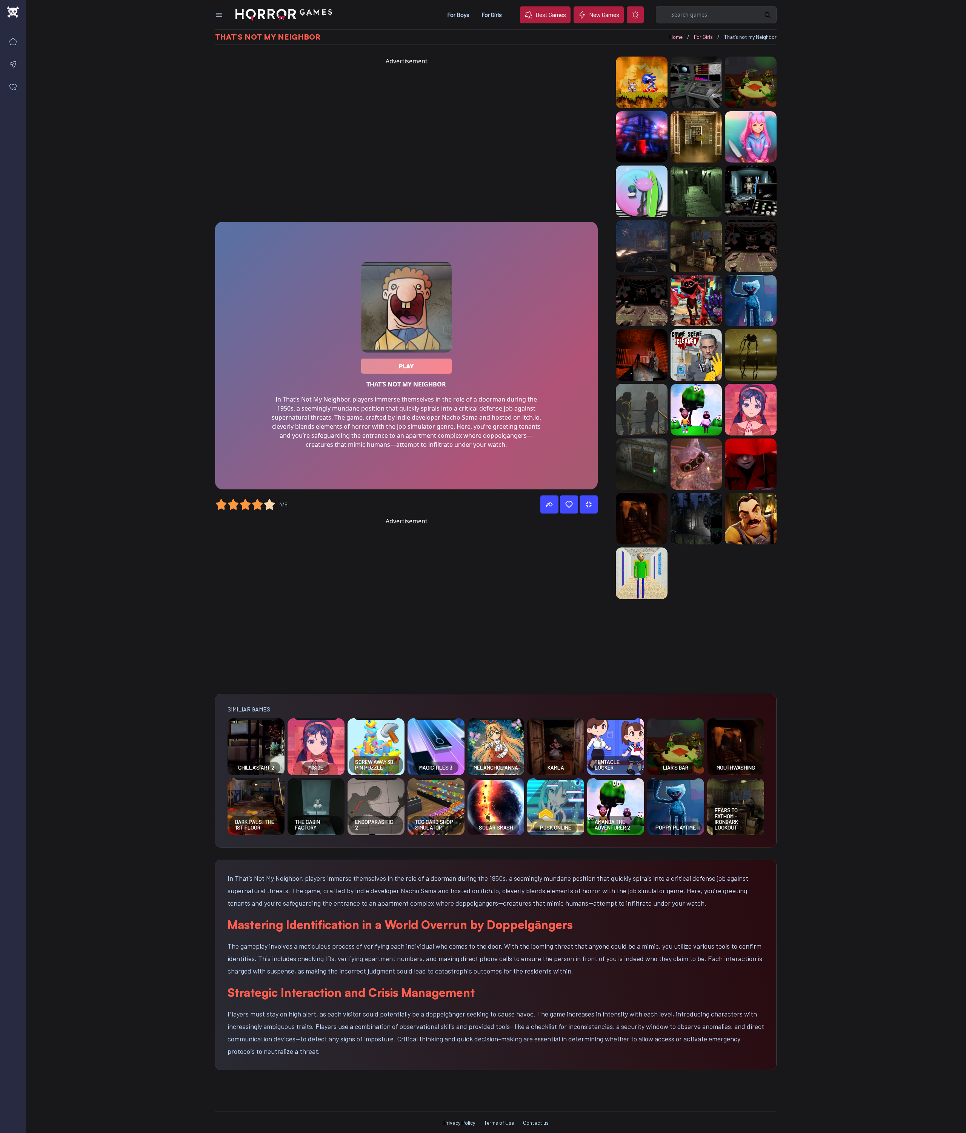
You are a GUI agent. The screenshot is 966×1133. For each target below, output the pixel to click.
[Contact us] (14, 64)
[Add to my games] (569, 504)
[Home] (14, 41)
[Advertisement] (406, 141)
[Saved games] (14, 86)
